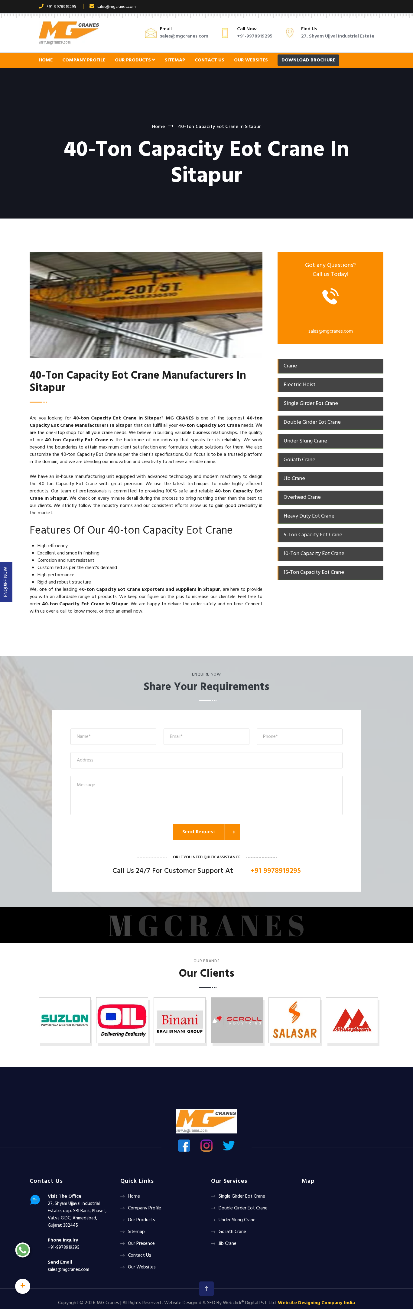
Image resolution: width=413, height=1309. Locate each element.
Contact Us (209, 60)
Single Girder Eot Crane (242, 1196)
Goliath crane (232, 1231)
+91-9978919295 (61, 6)
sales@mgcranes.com (116, 6)
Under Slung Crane (237, 1220)
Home (46, 60)
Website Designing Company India (316, 1303)
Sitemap (175, 60)
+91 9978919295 (276, 871)
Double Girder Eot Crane (243, 1208)
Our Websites (251, 60)
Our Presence (141, 1243)
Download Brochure (308, 60)
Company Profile (83, 60)
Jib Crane (227, 1243)
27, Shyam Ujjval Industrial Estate (337, 36)
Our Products (133, 60)
